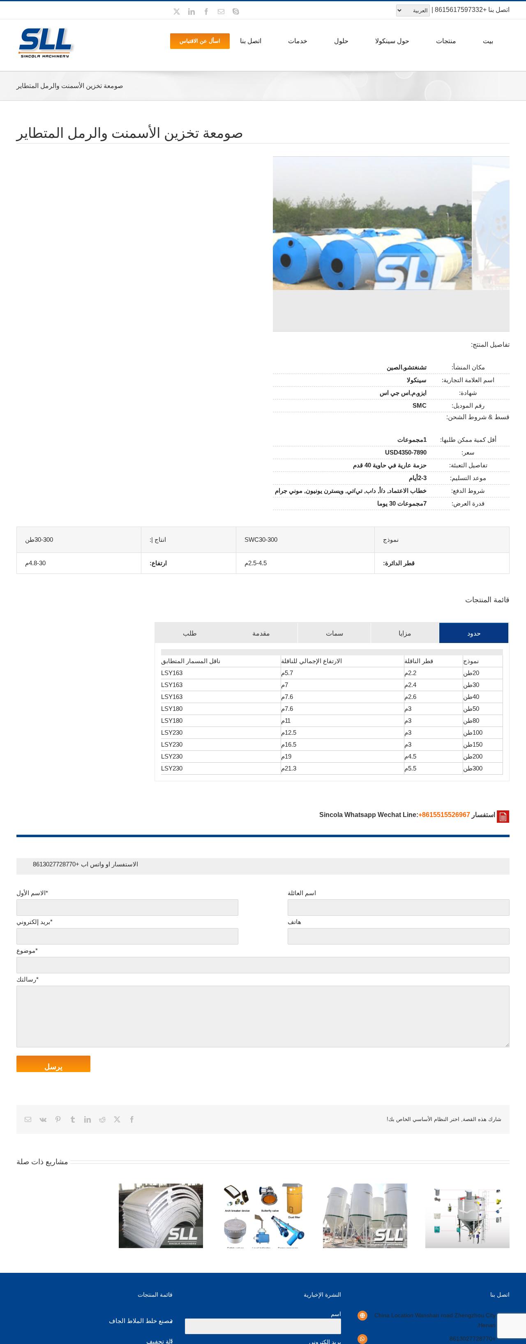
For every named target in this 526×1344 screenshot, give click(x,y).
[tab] (473, 633)
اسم (336, 1314)
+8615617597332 (461, 9)
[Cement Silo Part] (467, 1187)
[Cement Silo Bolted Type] (161, 1187)
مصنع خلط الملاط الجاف (141, 1320)
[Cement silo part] (263, 1187)
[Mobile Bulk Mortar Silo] (365, 1187)
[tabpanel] (332, 712)
